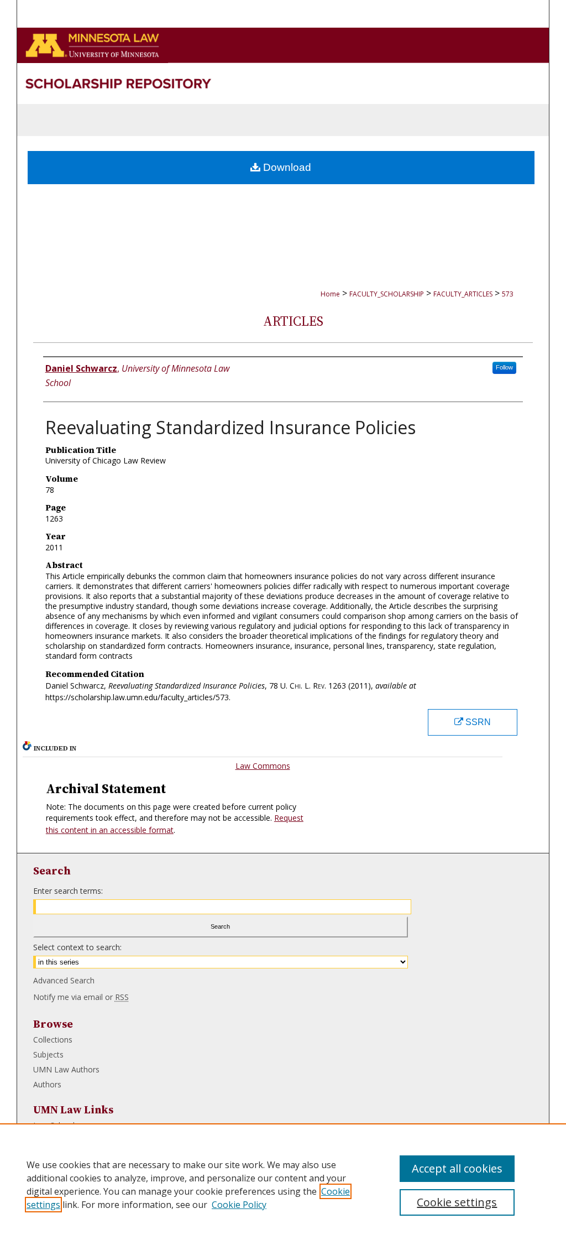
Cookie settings (457, 1202)
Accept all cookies (457, 1168)
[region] (283, 1184)
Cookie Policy (239, 1205)
